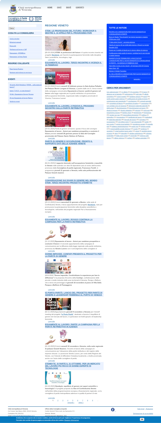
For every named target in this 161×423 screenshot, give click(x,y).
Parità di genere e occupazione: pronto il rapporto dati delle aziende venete (69, 142)
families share (126, 113)
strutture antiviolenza (136, 133)
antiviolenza (129, 94)
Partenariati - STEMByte (17, 53)
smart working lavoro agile (123, 131)
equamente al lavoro (113, 113)
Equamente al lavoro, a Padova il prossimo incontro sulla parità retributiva (69, 107)
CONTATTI (80, 7)
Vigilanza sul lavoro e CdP (18, 49)
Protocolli (13, 46)
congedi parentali (145, 101)
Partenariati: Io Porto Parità (18, 57)
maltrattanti (148, 117)
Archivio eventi (15, 101)
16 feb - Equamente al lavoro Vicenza (21, 94)
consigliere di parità (131, 103)
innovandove (121, 117)
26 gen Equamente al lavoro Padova (21, 98)
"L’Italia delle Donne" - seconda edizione (122, 42)
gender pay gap (115, 115)
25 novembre (134, 92)
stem (116, 133)
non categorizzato (112, 92)
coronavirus (145, 103)
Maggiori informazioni (71, 420)
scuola (135, 129)
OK (142, 419)
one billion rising (123, 122)
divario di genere (112, 110)
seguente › (71, 403)
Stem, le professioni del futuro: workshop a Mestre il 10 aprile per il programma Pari (70, 32)
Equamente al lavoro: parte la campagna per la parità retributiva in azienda (72, 325)
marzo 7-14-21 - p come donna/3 (20, 91)
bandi (145, 96)
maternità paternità (115, 120)
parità (146, 122)
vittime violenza (119, 138)
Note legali (140, 409)
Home (49, 7)
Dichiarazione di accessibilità (143, 413)
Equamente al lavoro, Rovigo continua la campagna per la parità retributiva (69, 220)
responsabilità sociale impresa (120, 129)
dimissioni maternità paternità (138, 106)
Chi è (59, 7)
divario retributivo (126, 110)
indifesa (144, 115)
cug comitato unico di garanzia (116, 106)
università (133, 136)
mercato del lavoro (130, 120)
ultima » (81, 403)
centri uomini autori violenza (116, 99)
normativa (142, 120)
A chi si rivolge (14, 39)
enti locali (147, 110)
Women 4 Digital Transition (117, 71)
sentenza (144, 129)
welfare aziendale (141, 138)
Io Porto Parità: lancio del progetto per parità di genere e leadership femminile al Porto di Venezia (73, 294)
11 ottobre (124, 92)
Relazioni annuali (15, 42)
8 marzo (144, 92)
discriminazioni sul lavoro (137, 108)
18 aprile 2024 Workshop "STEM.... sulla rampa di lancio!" (26, 86)
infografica (110, 117)
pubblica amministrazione (120, 126)
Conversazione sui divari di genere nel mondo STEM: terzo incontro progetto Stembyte (71, 181)
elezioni (137, 110)
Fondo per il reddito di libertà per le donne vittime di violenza (128, 50)
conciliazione (132, 101)
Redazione (149, 409)
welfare (129, 138)
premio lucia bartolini (123, 124)
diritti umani (110, 108)
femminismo (138, 113)
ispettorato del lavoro (135, 117)
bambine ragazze (135, 96)
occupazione (111, 122)
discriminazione (122, 108)
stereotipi (124, 133)
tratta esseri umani (122, 136)
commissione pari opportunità (116, 101)
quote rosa (134, 126)
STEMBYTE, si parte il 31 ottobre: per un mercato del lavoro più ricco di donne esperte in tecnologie (72, 366)
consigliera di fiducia (116, 103)
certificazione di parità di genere (137, 99)
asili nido (139, 94)
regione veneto (145, 126)
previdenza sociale (139, 124)
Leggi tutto (51, 60)
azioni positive (121, 96)
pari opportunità (136, 122)
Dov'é (68, 7)
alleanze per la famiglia (114, 94)
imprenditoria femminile (130, 115)
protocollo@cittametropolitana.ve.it (23, 416)
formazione (147, 113)
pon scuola (110, 124)
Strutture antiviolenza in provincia (21, 72)
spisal (137, 131)
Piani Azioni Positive (16, 69)
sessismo (110, 131)
